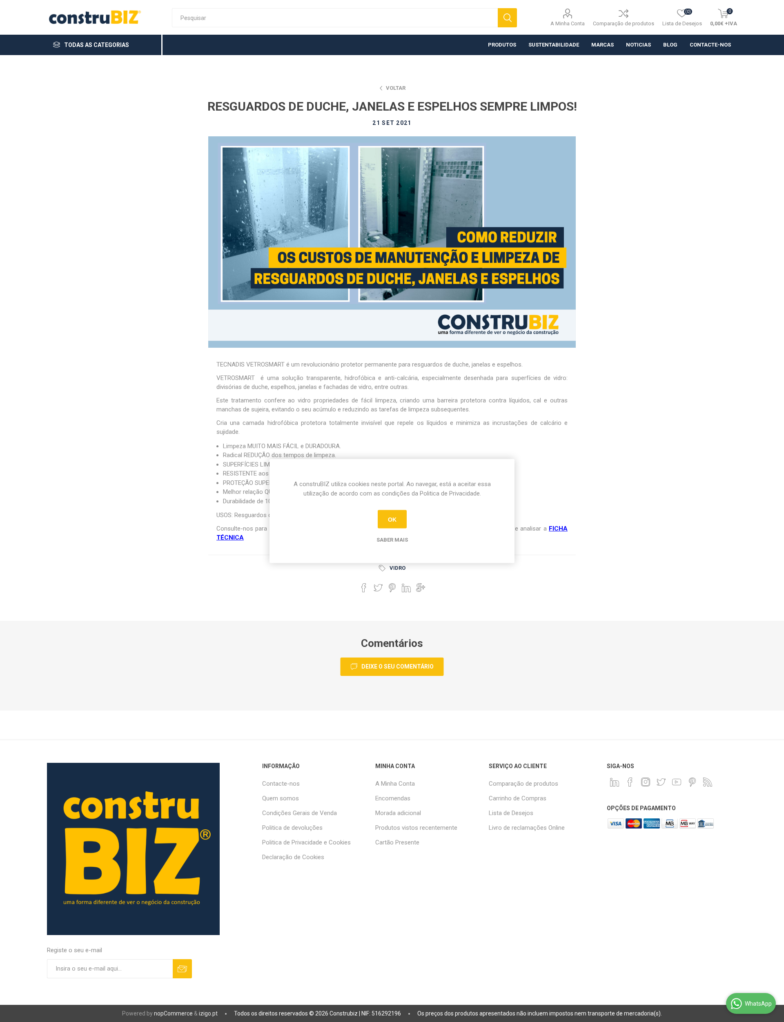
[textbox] (335, 17)
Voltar (395, 88)
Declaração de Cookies (293, 857)
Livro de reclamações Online (527, 827)
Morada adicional (398, 813)
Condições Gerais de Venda (299, 813)
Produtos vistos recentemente (416, 827)
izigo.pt (208, 1013)
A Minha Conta (567, 23)
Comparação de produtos (623, 23)
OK (392, 519)
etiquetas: (383, 568)
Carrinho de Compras (517, 798)
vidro (397, 568)
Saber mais (392, 540)
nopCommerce (173, 1013)
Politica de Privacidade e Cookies (306, 842)
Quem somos (280, 798)
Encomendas (392, 798)
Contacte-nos (281, 783)
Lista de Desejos (511, 813)
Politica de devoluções (292, 827)
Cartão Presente (397, 842)
